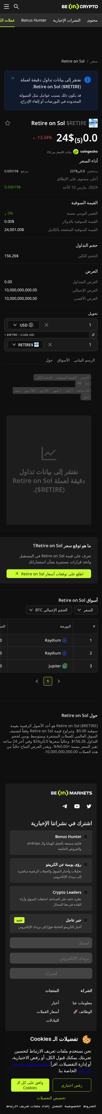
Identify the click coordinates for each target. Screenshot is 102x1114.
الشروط (89, 1105)
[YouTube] (77, 807)
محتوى (92, 20)
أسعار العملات (48, 1011)
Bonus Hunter (34, 20)
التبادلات (52, 1020)
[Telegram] (65, 807)
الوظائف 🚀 (82, 1011)
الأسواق (63, 360)
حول (49, 360)
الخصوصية (72, 1105)
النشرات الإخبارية (67, 20)
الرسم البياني (84, 360)
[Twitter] (89, 807)
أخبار (55, 1002)
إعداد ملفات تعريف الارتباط (28, 1105)
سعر (94, 61)
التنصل (57, 1105)
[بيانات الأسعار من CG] (85, 152)
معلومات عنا (82, 1002)
